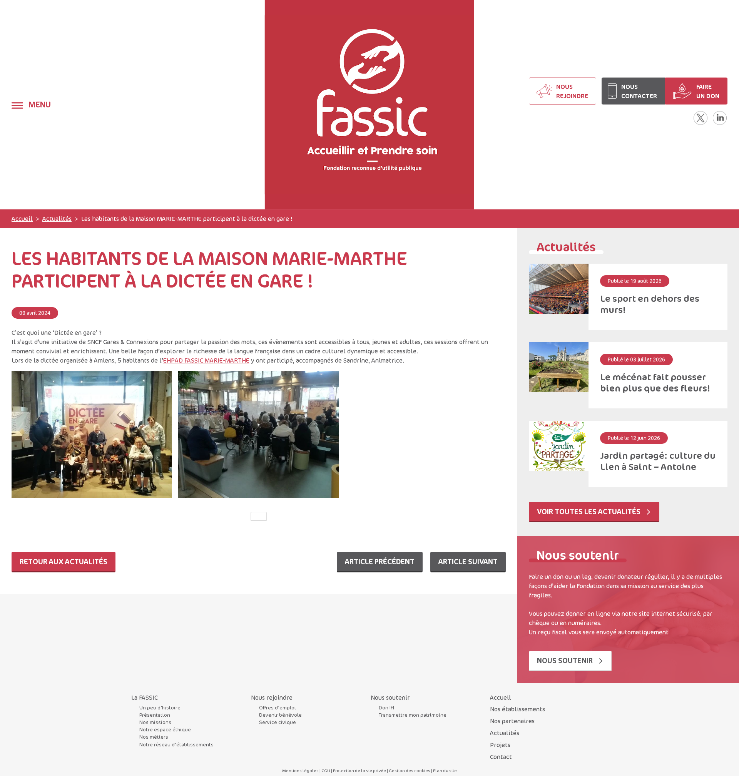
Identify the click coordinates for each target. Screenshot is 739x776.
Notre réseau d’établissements (176, 744)
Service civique (277, 722)
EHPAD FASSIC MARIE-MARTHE (206, 360)
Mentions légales (300, 770)
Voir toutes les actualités (589, 511)
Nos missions (155, 722)
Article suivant (468, 561)
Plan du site (445, 770)
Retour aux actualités (63, 561)
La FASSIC (144, 697)
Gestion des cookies (409, 770)
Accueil (22, 218)
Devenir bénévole (280, 714)
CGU (325, 770)
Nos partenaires (512, 721)
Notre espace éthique (165, 729)
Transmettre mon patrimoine (412, 714)
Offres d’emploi (277, 707)
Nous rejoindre (272, 697)
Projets (500, 745)
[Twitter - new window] (700, 118)
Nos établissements (517, 709)
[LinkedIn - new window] (719, 118)
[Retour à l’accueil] (369, 104)
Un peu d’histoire (160, 707)
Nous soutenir (565, 660)
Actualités (57, 218)
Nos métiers (153, 736)
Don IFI (386, 707)
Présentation (154, 714)
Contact (501, 757)
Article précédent (380, 561)
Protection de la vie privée (359, 770)
